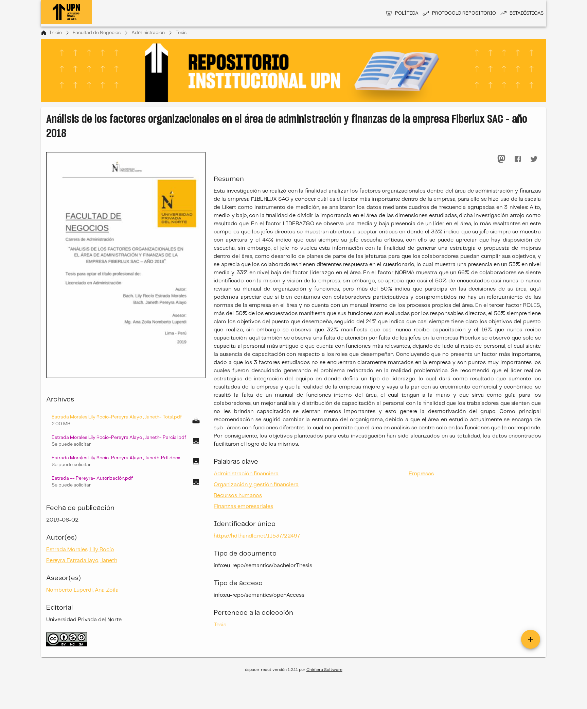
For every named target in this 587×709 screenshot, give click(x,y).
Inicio (55, 32)
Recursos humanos (238, 495)
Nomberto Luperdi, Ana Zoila (82, 590)
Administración (148, 32)
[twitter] (534, 159)
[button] (126, 441)
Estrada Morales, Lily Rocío (80, 549)
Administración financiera (246, 473)
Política (407, 13)
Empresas (421, 473)
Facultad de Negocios (97, 32)
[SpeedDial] (530, 639)
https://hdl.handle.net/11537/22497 (257, 536)
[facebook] (517, 159)
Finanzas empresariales (243, 506)
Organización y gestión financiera (256, 484)
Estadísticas (527, 13)
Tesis (181, 32)
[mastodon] (501, 159)
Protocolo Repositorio (464, 13)
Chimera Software (324, 670)
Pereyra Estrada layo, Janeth (81, 560)
